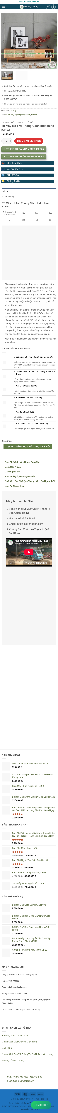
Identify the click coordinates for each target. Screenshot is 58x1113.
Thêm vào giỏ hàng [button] (14, 735)
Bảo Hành (7, 1048)
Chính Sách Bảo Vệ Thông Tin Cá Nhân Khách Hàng (27, 1054)
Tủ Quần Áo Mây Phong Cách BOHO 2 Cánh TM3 (43, 726)
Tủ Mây (13, 111)
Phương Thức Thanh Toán (15, 1035)
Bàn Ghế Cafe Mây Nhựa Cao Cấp (22, 462)
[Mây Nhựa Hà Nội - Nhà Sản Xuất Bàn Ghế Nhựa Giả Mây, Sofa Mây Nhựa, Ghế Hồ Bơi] (29, 6)
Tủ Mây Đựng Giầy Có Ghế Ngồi (14, 726)
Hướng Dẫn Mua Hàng (13, 1060)
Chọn (14, 691)
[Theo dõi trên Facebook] (53, 6)
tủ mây (34, 115)
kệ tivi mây (9, 115)
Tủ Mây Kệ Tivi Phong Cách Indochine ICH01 (43, 682)
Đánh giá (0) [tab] (8, 196)
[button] (3, 7)
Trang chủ (7, 122)
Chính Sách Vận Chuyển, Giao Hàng (19, 1042)
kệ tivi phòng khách (22, 115)
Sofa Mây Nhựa (13, 467)
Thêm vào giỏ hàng (29, 141)
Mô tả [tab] (5, 191)
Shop (20, 122)
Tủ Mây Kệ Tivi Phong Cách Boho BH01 (14, 682)
